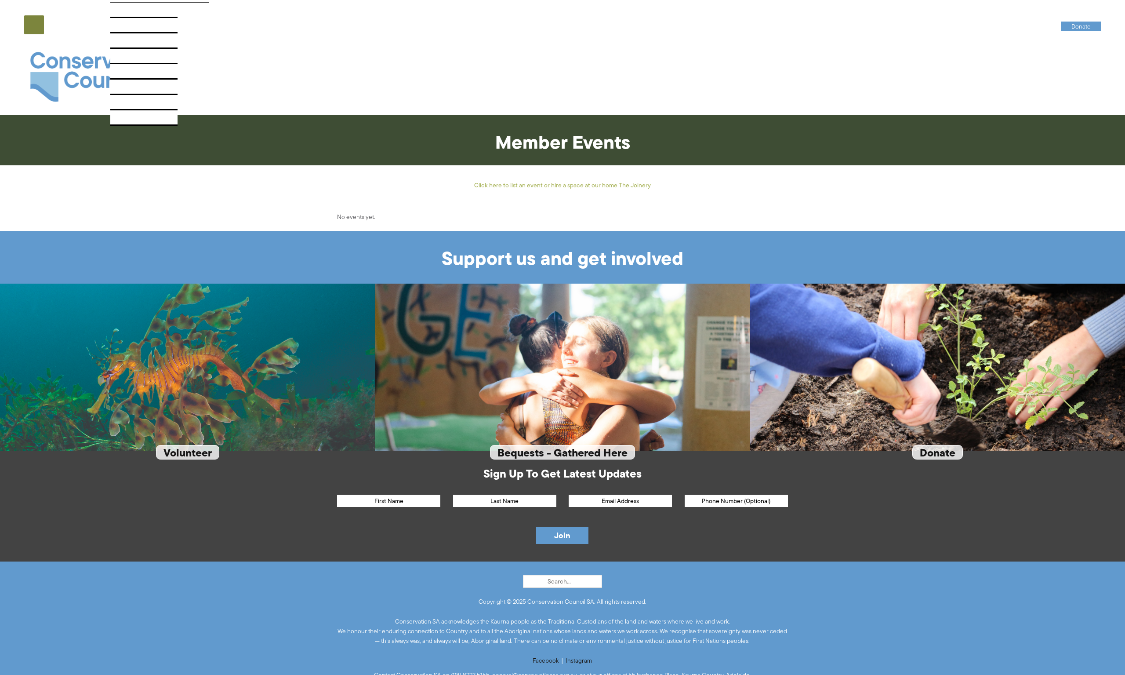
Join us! (129, 89)
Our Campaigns (141, 28)
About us (131, 12)
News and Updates (146, 43)
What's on (132, 58)
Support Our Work (147, 74)
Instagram (579, 660)
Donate (128, 120)
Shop (124, 104)
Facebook (546, 660)
